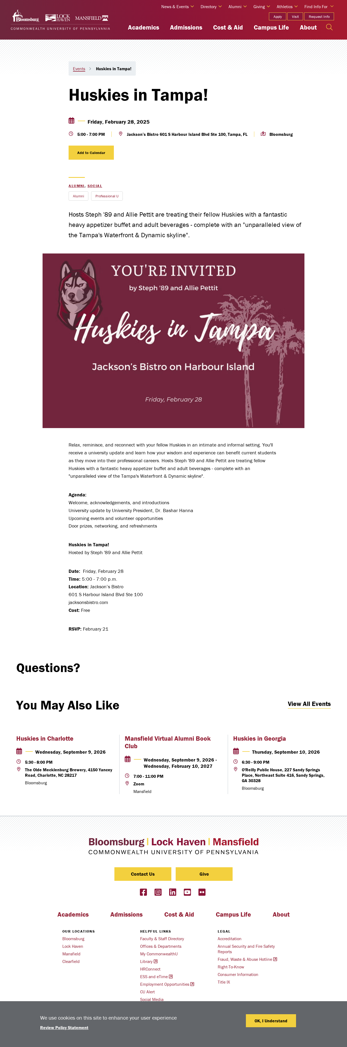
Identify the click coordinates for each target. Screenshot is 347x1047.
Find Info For (315, 6)
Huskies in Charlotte (44, 738)
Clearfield (71, 961)
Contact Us (143, 874)
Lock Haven (72, 946)
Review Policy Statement (64, 1027)
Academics (143, 27)
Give (204, 874)
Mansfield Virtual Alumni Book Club (168, 742)
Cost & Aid (228, 27)
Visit (295, 16)
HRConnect (150, 969)
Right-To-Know (231, 966)
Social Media (151, 999)
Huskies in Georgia (259, 738)
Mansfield (71, 953)
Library (146, 961)
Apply (278, 16)
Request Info (319, 16)
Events (79, 68)
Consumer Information (238, 974)
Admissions (186, 27)
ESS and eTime (154, 976)
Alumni (76, 185)
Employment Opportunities (164, 984)
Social (95, 185)
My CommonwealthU (159, 953)
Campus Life (271, 27)
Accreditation (230, 938)
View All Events (309, 704)
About (308, 27)
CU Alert (147, 991)
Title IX (224, 982)
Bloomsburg (73, 938)
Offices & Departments (160, 946)
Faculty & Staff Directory (162, 938)
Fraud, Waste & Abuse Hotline (245, 959)
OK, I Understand (271, 1020)
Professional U (106, 196)
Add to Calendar (91, 152)
